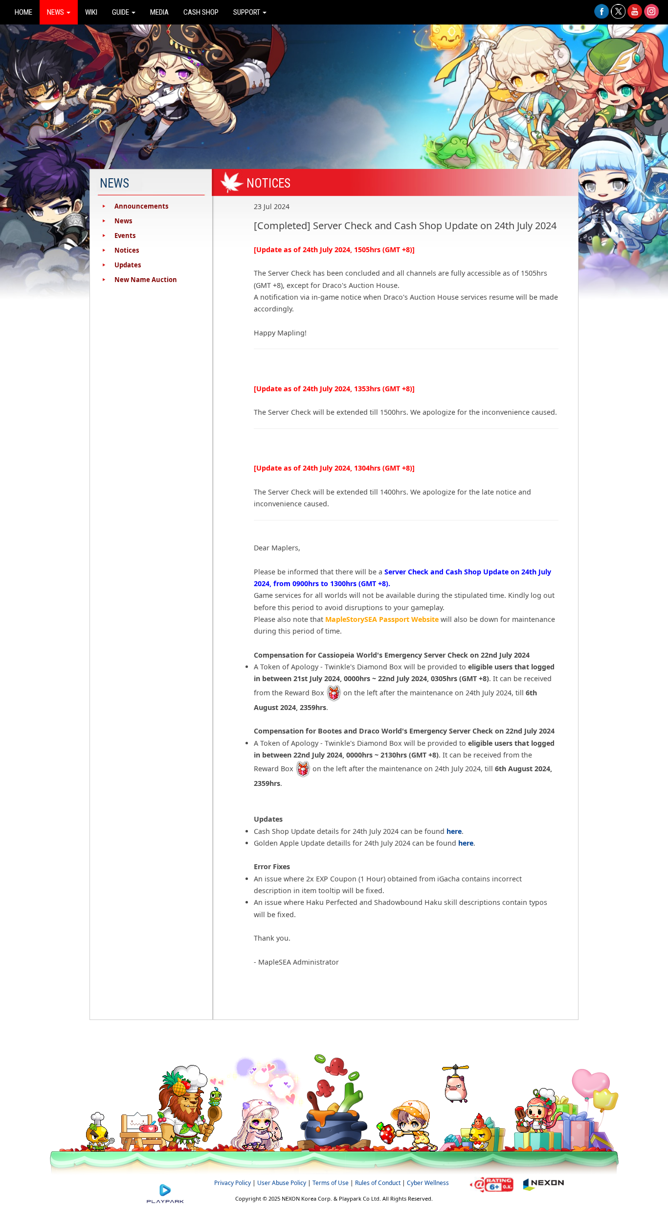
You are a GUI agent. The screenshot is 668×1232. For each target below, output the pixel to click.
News (56, 12)
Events (124, 235)
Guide (121, 12)
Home (23, 12)
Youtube (634, 16)
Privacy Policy (232, 1183)
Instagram (651, 16)
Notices (126, 250)
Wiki (91, 12)
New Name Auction (145, 279)
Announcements (141, 206)
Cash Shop (201, 12)
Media (159, 12)
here (454, 831)
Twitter (618, 16)
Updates (127, 265)
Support (247, 12)
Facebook (601, 16)
